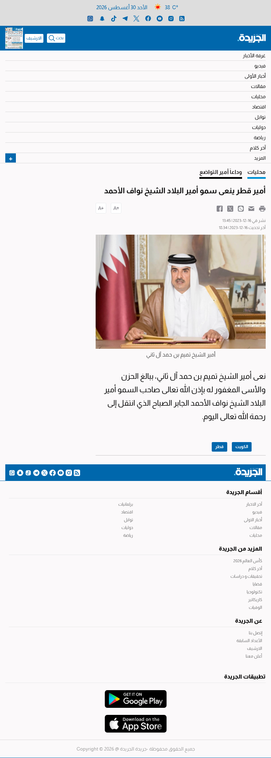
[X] (136, 18)
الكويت (241, 446)
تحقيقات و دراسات (246, 576)
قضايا (257, 584)
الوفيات (255, 607)
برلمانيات (125, 504)
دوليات (259, 127)
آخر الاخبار (254, 504)
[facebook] (148, 18)
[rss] (182, 18)
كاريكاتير (255, 599)
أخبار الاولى (253, 519)
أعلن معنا (254, 656)
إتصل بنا (255, 632)
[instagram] (171, 18)
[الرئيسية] (251, 38)
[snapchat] (102, 18)
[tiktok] (114, 18)
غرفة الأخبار (254, 55)
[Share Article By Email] (251, 208)
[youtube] (160, 18)
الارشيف (34, 38)
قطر (219, 446)
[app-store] (136, 720)
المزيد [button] (260, 158)
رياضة (260, 137)
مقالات (258, 86)
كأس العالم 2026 (247, 560)
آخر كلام (258, 148)
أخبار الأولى (255, 76)
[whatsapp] (90, 18)
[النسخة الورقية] (14, 38)
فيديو (260, 66)
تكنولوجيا (254, 591)
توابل (260, 117)
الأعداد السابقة (249, 640)
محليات (258, 96)
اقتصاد (259, 107)
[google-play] (136, 695)
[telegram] (125, 18)
